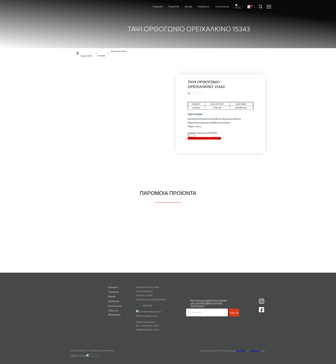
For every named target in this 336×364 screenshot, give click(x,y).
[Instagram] (261, 301)
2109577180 (147, 305)
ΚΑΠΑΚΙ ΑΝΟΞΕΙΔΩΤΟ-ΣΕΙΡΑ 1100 (168, 259)
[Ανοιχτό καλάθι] (250, 6)
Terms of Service (254, 351)
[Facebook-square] (261, 310)
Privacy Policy (241, 351)
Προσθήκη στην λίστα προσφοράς (204, 138)
